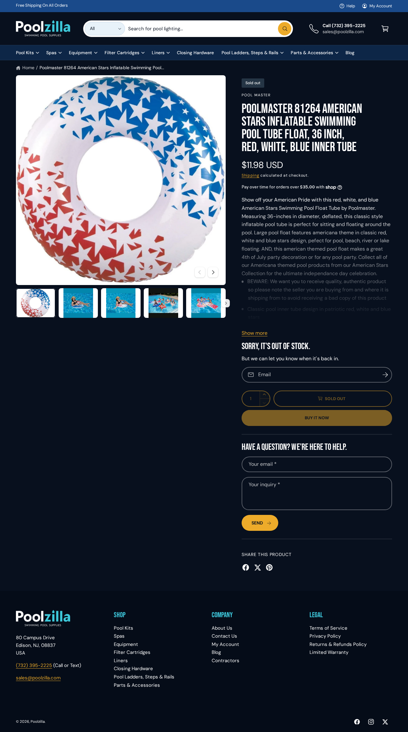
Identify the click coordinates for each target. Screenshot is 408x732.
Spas (51, 52)
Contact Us (224, 636)
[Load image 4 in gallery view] (163, 303)
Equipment (80, 52)
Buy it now (317, 418)
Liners (158, 52)
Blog (216, 652)
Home (28, 67)
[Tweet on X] (257, 567)
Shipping (250, 175)
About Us (222, 628)
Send (257, 523)
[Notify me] (385, 375)
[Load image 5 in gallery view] (206, 303)
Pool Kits (25, 52)
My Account (380, 6)
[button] (385, 28)
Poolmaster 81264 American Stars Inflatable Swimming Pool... (102, 67)
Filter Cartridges (122, 52)
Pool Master (256, 95)
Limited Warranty (329, 652)
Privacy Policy (325, 636)
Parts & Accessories (312, 52)
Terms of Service (328, 628)
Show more (254, 333)
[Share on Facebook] (246, 567)
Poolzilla (38, 721)
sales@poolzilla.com (38, 678)
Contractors (225, 660)
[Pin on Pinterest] (269, 567)
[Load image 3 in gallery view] (121, 303)
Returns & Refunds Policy (338, 644)
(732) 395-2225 (34, 665)
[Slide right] (213, 272)
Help (350, 6)
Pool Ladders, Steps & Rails (250, 52)
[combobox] (210, 28)
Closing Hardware (133, 668)
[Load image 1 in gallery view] (35, 303)
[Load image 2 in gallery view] (78, 303)
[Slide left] (200, 272)
